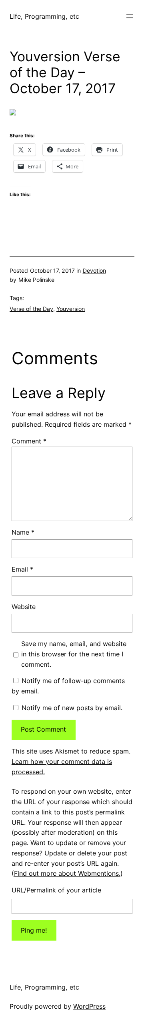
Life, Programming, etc (44, 16)
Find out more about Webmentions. (67, 873)
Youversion (70, 308)
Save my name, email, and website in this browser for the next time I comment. (73, 654)
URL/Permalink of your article (56, 890)
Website (24, 607)
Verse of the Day (31, 308)
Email (22, 569)
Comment (29, 441)
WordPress (89, 1006)
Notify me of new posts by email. (72, 708)
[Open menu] (129, 16)
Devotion (94, 270)
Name (23, 532)
